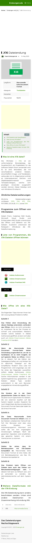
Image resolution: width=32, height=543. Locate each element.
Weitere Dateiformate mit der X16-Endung (18, 147)
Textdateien (21, 90)
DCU (17, 203)
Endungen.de (16, 3)
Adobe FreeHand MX (17, 282)
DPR (12, 201)
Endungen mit (12, 10)
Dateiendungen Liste (7, 533)
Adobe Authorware (16, 275)
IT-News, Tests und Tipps (8, 538)
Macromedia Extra (21, 508)
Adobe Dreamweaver (17, 279)
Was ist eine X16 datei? (14, 139)
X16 (20, 161)
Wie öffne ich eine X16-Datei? (16, 145)
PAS (18, 201)
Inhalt (6, 135)
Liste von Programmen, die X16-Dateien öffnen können (18, 142)
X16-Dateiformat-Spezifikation (16, 137)
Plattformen (5, 536)
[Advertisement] (16, 32)
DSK (28, 201)
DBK (26, 203)
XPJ (23, 201)
